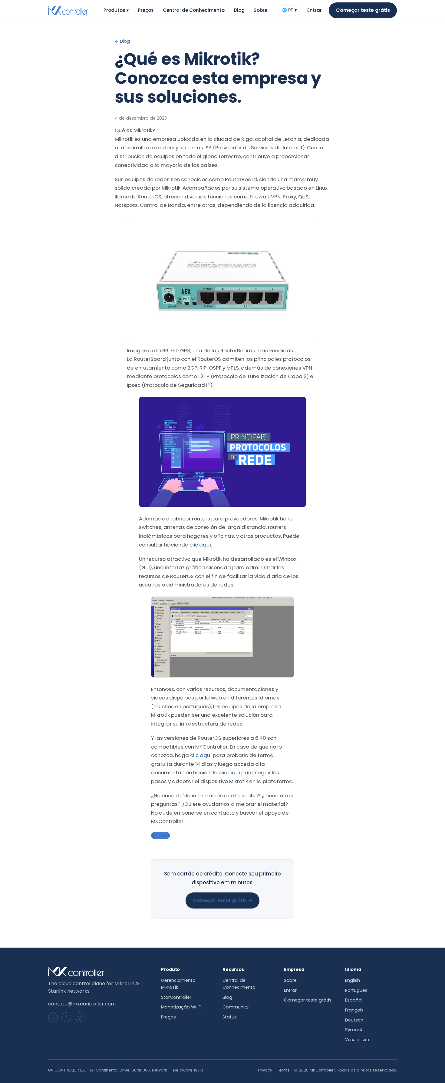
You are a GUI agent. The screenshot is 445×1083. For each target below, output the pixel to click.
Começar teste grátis (363, 10)
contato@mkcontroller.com (82, 1003)
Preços (146, 10)
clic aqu (200, 755)
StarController (176, 997)
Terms (283, 1070)
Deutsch (354, 1020)
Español (353, 1000)
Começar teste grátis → (222, 900)
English (352, 980)
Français (354, 1010)
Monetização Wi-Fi (181, 1007)
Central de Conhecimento (194, 10)
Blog (239, 10)
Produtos (116, 10)
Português (356, 990)
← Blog (122, 41)
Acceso (160, 835)
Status (229, 1017)
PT (289, 11)
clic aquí (200, 544)
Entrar (314, 10)
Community (235, 1007)
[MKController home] (68, 10)
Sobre (260, 10)
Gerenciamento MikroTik (178, 983)
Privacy (265, 1070)
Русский (353, 1030)
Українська (357, 1040)
